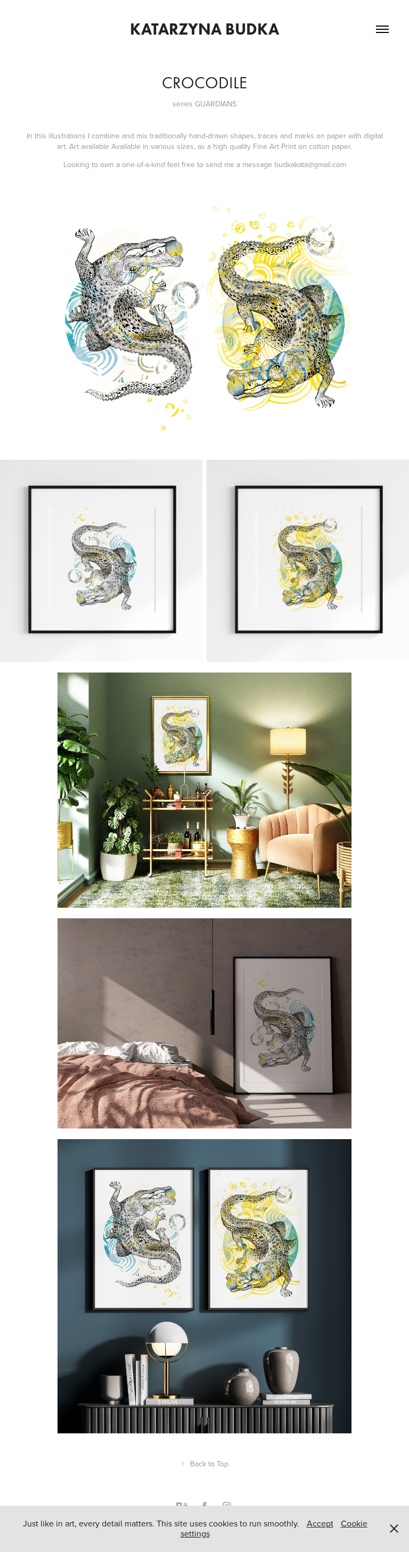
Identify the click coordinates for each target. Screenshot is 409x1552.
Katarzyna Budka (204, 29)
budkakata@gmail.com (310, 164)
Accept (320, 1523)
